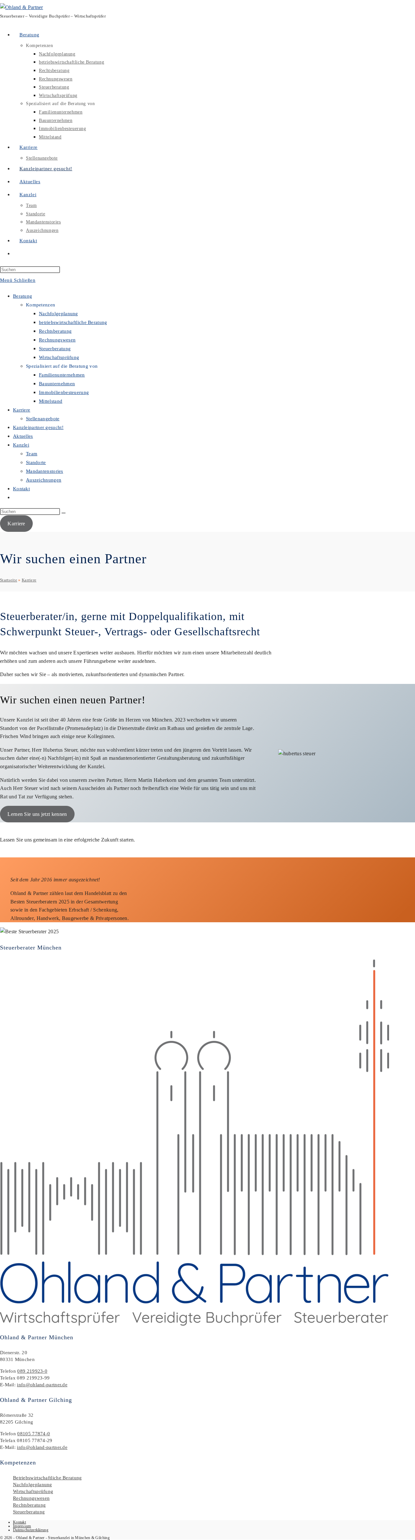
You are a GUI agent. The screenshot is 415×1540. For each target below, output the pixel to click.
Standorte (36, 462)
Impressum (22, 1526)
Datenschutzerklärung (30, 1530)
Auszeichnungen (43, 480)
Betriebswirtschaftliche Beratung (47, 1477)
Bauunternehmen (57, 383)
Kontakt (21, 488)
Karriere (21, 409)
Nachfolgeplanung (58, 313)
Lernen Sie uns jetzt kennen (37, 814)
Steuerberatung (55, 348)
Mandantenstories (44, 471)
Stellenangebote (43, 418)
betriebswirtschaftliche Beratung (73, 322)
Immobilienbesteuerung (64, 392)
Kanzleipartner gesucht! (38, 427)
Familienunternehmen (62, 374)
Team (31, 453)
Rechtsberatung (55, 331)
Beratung (22, 296)
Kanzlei (21, 445)
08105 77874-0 (33, 1433)
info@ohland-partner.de (42, 1384)
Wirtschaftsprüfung (59, 357)
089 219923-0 (32, 1371)
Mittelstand (50, 401)
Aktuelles (23, 436)
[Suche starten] (63, 513)
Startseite (8, 580)
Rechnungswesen (57, 339)
